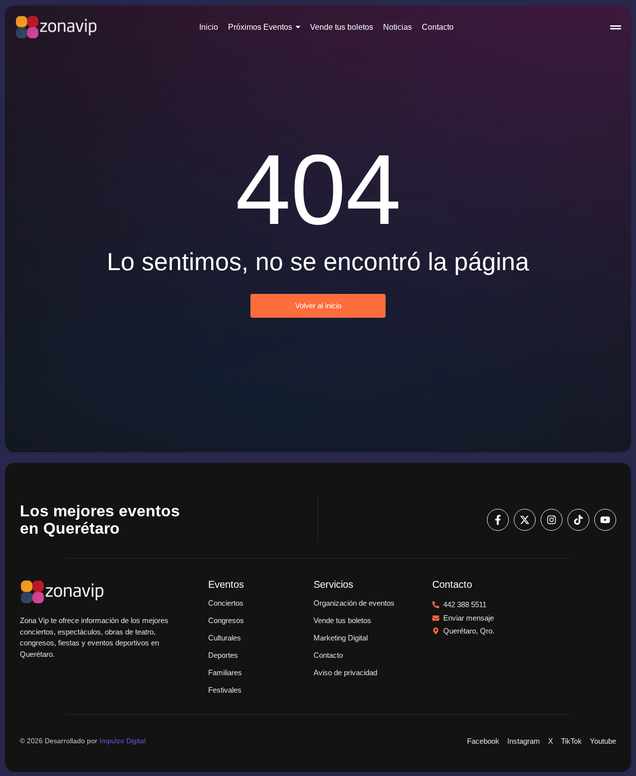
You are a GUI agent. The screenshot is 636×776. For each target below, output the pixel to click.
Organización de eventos (354, 603)
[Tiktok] (578, 520)
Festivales (224, 690)
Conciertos (225, 603)
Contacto (328, 655)
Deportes (223, 655)
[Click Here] (615, 29)
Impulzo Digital (122, 741)
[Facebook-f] (498, 520)
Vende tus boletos (342, 620)
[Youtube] (605, 520)
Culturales (224, 638)
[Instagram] (551, 520)
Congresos (226, 620)
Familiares (225, 672)
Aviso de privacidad (345, 672)
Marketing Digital (341, 638)
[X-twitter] (525, 520)
